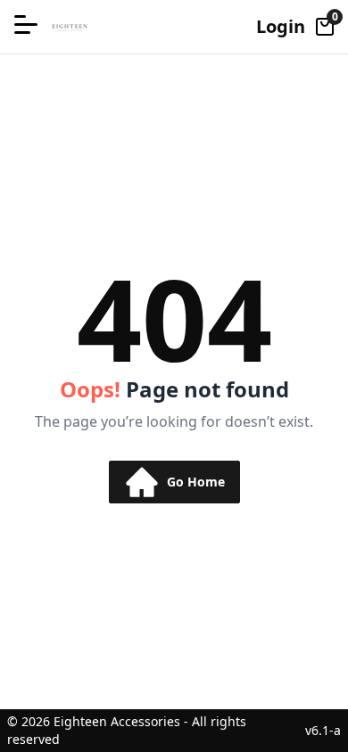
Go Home (196, 481)
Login (280, 26)
